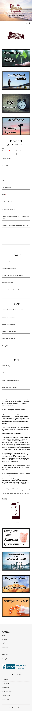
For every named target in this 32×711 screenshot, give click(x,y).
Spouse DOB (6, 173)
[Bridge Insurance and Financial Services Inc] (16, 8)
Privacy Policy (6, 659)
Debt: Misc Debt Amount (10, 387)
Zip (3, 180)
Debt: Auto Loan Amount (10, 373)
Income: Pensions (7, 282)
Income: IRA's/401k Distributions (12, 275)
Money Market (6, 346)
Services (4, 639)
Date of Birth (6, 166)
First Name (6, 151)
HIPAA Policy (5, 655)
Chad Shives (5, 687)
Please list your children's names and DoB (15, 225)
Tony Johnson (6, 695)
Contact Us (16, 522)
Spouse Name (6, 158)
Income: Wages (6, 261)
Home (3, 635)
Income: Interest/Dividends (10, 290)
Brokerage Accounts (8, 338)
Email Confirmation (8, 202)
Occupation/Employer (9, 209)
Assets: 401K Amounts (9, 331)
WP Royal (20, 708)
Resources (5, 647)
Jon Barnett (5, 679)
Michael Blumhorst (7, 691)
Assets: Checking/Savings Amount (12, 310)
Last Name (20, 151)
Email (4, 194)
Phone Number (6, 187)
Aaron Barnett (6, 683)
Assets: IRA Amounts (8, 324)
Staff (3, 643)
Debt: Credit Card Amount (10, 380)
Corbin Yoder (5, 699)
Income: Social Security (9, 268)
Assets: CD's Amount (8, 317)
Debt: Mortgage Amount (10, 366)
